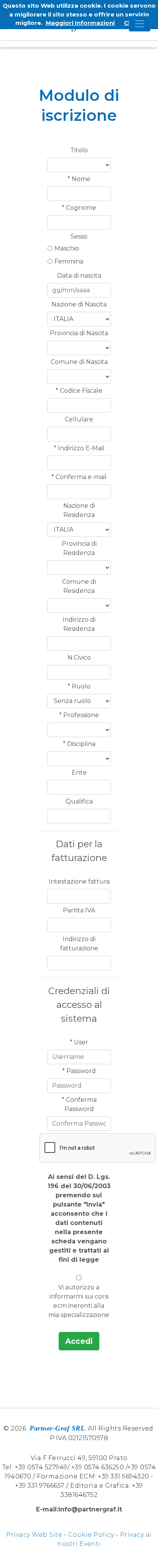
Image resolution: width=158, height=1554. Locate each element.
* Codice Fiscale (79, 390)
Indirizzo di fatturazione (79, 943)
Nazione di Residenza (79, 510)
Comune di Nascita (79, 361)
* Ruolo (79, 686)
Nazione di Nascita (79, 304)
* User (79, 1042)
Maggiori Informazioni (80, 22)
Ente (79, 772)
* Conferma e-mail (79, 477)
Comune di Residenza (79, 586)
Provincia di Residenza (79, 548)
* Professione (79, 715)
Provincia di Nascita (79, 333)
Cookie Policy (91, 1534)
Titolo (79, 150)
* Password (79, 1071)
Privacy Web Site (34, 1534)
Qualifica (79, 801)
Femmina (68, 261)
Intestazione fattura (79, 881)
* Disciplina (79, 743)
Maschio (66, 248)
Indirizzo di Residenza (79, 624)
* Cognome (79, 207)
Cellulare (79, 419)
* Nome (79, 179)
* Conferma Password (79, 1104)
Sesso (79, 236)
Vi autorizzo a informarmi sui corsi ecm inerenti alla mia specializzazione (78, 1301)
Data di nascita (79, 275)
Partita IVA (79, 910)
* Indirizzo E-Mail (79, 448)
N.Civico (79, 657)
